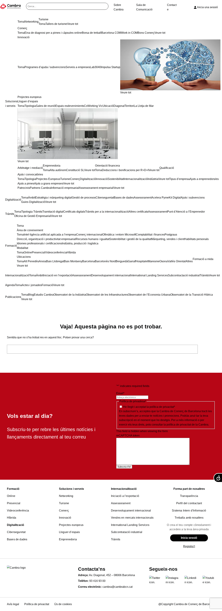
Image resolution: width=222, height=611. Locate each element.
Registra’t (189, 546)
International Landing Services (130, 524)
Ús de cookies (63, 604)
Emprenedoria (68, 539)
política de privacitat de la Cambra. (187, 424)
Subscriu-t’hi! (124, 466)
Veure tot (125, 92)
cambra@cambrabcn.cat (118, 586)
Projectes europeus (71, 524)
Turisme (64, 503)
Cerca (207, 349)
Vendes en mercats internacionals (132, 517)
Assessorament (120, 503)
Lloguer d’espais (69, 532)
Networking (66, 495)
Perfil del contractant (189, 503)
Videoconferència (18, 510)
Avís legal (13, 604)
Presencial (13, 503)
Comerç (64, 510)
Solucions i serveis (71, 488)
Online (11, 495)
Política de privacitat (36, 604)
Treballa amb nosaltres (189, 517)
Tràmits (115, 539)
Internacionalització (124, 488)
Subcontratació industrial (126, 532)
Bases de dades (17, 539)
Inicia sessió (189, 537)
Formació (13, 488)
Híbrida (11, 517)
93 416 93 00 (97, 580)
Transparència (189, 495)
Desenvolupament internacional (131, 510)
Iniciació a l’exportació (125, 495)
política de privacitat (162, 406)
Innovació (65, 517)
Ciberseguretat (16, 532)
